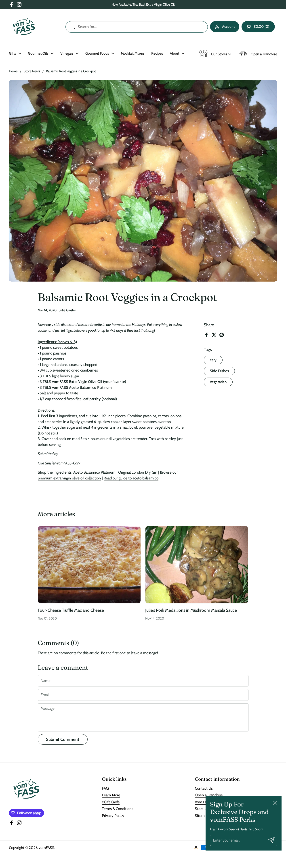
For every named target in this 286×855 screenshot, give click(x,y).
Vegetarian (218, 382)
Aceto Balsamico (82, 387)
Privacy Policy (113, 815)
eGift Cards (111, 802)
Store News (32, 71)
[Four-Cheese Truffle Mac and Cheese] (89, 564)
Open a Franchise (209, 795)
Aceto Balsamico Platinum (94, 472)
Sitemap (201, 815)
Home (13, 71)
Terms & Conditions (117, 808)
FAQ (105, 788)
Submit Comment (62, 739)
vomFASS (46, 847)
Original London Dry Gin (137, 472)
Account (228, 26)
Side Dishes (219, 371)
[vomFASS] (24, 27)
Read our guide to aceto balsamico (131, 478)
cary (213, 360)
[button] (258, 26)
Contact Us (204, 788)
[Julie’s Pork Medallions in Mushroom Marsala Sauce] (196, 564)
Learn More (111, 795)
